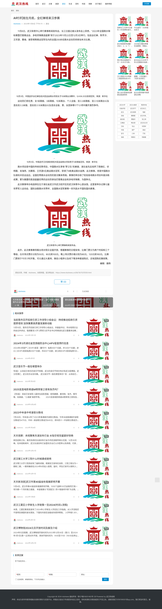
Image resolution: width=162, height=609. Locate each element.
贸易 (122, 116)
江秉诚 (122, 123)
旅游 (57, 4)
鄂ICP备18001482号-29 (87, 596)
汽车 (144, 133)
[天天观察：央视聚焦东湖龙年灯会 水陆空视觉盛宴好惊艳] (96, 443)
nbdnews (17, 24)
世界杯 (144, 126)
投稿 (147, 4)
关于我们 (98, 4)
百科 (77, 4)
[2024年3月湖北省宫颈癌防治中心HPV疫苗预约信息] (96, 351)
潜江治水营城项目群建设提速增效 (124, 94)
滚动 (63, 4)
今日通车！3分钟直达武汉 (141, 29)
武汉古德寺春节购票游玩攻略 (141, 94)
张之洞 (144, 119)
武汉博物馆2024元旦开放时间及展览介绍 (35, 528)
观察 (90, 4)
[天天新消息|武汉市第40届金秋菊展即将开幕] (96, 489)
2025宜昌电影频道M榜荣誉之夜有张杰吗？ (36, 389)
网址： (83, 574)
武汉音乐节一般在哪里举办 (27, 366)
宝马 (122, 133)
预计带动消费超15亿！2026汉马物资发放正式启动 (124, 61)
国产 (133, 130)
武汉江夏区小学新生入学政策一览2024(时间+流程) (40, 505)
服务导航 (108, 4)
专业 (133, 126)
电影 (144, 112)
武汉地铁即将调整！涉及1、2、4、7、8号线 (124, 45)
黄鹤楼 (133, 116)
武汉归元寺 (144, 123)
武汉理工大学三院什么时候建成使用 (32, 458)
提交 (105, 579)
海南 (122, 137)
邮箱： (51, 574)
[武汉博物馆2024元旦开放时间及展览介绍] (96, 535)
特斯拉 (133, 137)
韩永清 (133, 123)
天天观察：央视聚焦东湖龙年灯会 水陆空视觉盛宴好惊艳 (43, 435)
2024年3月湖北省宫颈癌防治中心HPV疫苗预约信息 (41, 343)
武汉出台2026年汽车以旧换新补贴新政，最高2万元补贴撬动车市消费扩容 (141, 61)
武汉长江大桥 (144, 108)
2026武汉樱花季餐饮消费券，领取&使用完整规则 (141, 45)
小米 (133, 133)
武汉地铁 (133, 112)
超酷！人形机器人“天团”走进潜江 (140, 77)
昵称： (19, 574)
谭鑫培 (133, 119)
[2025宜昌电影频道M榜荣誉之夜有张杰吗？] (96, 397)
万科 (122, 126)
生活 (70, 4)
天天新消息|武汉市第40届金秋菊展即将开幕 (36, 481)
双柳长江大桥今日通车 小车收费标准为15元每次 (124, 29)
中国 (122, 130)
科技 (83, 4)
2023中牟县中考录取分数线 (28, 412)
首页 (37, 4)
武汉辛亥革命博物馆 (144, 116)
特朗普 (144, 137)
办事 (50, 4)
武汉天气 (133, 108)
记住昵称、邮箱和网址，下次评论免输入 (31, 579)
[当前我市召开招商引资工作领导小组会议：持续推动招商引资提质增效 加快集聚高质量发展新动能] (96, 327)
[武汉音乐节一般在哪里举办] (96, 374)
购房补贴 (144, 105)
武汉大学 (122, 105)
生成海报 (85, 291)
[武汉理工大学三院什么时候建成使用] (96, 466)
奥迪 (144, 130)
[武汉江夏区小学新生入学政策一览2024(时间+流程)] (96, 512)
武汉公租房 (133, 105)
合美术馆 (122, 108)
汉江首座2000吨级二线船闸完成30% (124, 77)
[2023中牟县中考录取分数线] (96, 420)
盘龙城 (122, 119)
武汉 (43, 4)
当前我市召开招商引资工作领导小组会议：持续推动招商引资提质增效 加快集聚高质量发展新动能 (45, 321)
